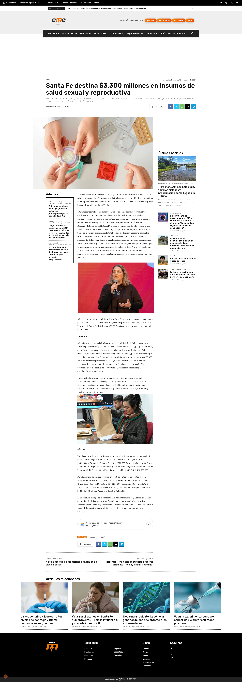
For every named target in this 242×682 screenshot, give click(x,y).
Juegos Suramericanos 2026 (180, 269)
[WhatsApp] (182, 106)
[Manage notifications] (6, 676)
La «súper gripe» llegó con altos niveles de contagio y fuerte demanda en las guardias (42, 620)
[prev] (188, 8)
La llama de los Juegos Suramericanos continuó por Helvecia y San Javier (182, 274)
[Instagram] (226, 3)
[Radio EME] (59, 20)
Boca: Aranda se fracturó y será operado (83, 8)
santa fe (102, 537)
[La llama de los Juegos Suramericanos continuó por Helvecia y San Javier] (163, 274)
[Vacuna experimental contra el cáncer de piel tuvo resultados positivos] (197, 597)
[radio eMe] (63, 647)
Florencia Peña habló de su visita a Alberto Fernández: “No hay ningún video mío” (129, 563)
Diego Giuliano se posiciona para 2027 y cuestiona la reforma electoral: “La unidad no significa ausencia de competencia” (59, 231)
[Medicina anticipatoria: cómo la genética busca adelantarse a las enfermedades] (146, 597)
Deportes (173, 256)
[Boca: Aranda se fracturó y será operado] (163, 260)
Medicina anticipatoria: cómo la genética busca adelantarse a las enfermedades (145, 620)
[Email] (187, 106)
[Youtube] (236, 3)
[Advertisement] (121, 59)
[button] (192, 33)
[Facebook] (221, 3)
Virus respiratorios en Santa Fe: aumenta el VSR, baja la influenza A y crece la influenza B (95, 620)
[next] (192, 8)
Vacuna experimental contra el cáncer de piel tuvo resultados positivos (194, 620)
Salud (48, 80)
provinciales (93, 537)
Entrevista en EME (55, 202)
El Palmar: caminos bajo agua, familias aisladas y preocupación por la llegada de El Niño (177, 191)
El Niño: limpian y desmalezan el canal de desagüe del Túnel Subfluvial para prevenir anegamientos (59, 253)
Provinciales (53, 243)
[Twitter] (231, 3)
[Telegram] (193, 106)
